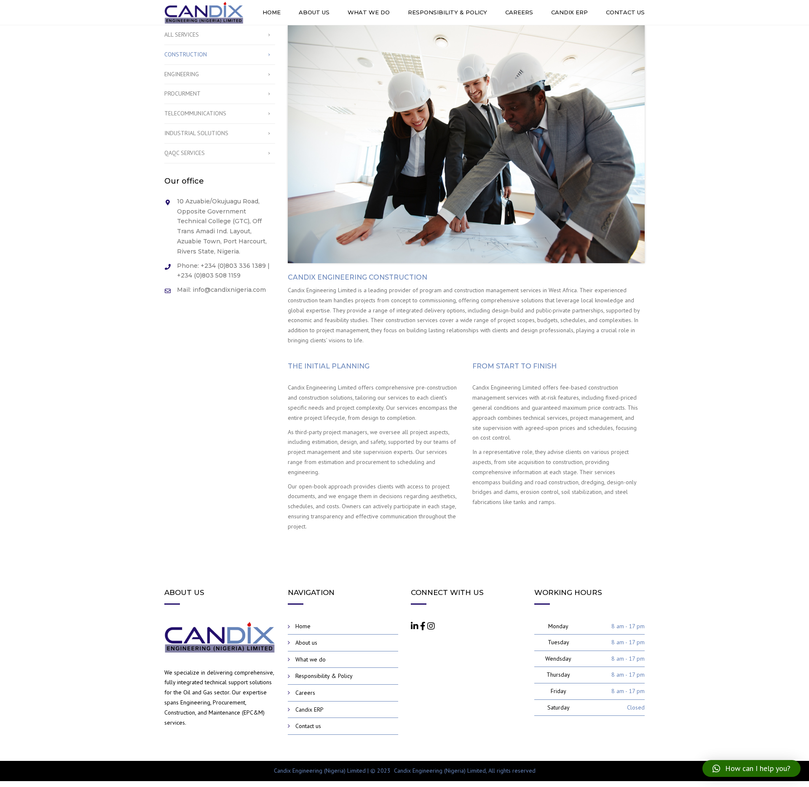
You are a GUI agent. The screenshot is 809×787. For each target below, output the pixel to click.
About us (314, 12)
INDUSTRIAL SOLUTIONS (196, 133)
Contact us (625, 12)
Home (272, 12)
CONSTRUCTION (185, 54)
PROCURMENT (182, 93)
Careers (519, 12)
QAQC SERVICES (184, 153)
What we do (369, 12)
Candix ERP (569, 12)
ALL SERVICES (181, 34)
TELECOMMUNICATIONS (195, 113)
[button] (751, 768)
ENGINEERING (181, 74)
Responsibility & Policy (447, 12)
